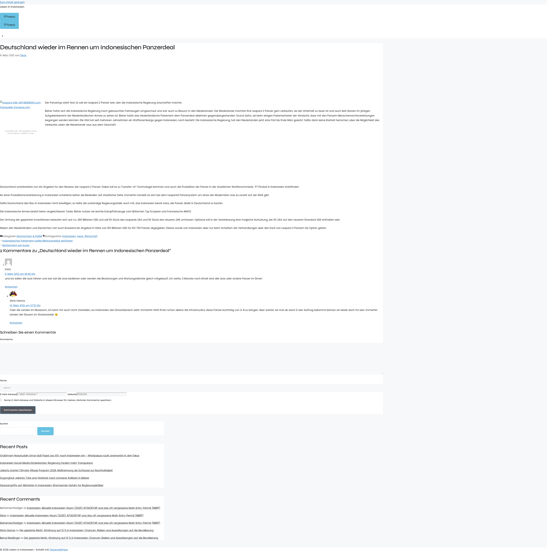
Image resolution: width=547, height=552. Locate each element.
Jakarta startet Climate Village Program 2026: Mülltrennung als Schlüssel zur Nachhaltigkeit (56, 470)
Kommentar (6, 339)
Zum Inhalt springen (12, 2)
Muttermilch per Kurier (15, 245)
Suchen (4, 423)
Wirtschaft (90, 236)
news (80, 236)
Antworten (11, 287)
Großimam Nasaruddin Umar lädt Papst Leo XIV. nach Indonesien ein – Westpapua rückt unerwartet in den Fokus (69, 455)
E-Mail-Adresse (8, 394)
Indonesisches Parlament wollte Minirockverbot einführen (37, 241)
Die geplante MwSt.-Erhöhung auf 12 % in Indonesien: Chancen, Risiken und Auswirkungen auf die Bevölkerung (87, 530)
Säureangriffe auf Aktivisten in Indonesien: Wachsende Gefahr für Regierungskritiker (51, 485)
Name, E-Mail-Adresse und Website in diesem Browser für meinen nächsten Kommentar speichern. (58, 400)
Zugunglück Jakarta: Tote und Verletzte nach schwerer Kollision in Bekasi (44, 478)
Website (72, 394)
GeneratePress (59, 549)
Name (3, 380)
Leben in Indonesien (12, 7)
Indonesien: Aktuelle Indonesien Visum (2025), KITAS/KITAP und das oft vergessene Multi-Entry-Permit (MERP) (93, 508)
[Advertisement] (191, 86)
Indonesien (69, 236)
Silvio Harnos (7, 530)
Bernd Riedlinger (10, 538)
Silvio (3, 515)
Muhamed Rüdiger (11, 523)
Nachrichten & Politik (29, 236)
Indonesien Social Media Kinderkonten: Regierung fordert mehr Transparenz (46, 463)
